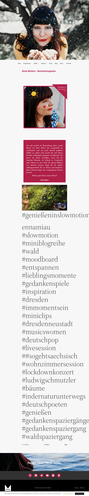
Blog (66, 444)
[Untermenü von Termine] (46, 63)
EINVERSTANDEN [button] (79, 493)
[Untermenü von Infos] (63, 63)
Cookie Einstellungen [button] (68, 493)
